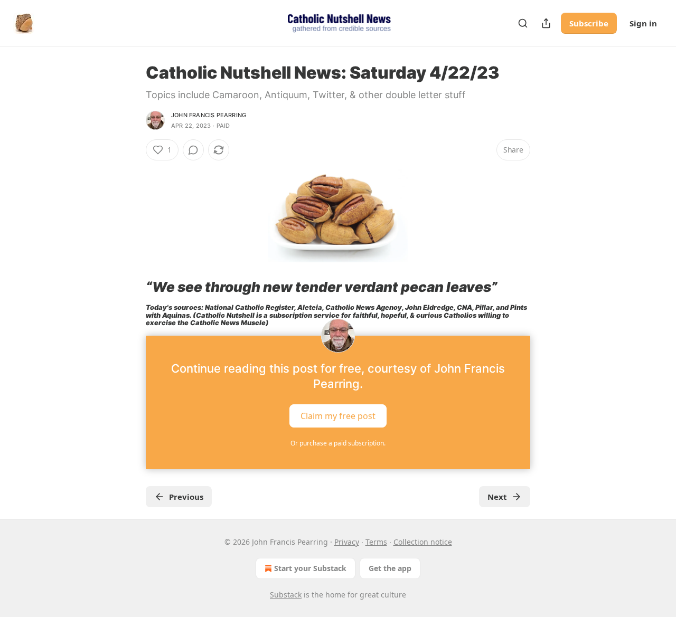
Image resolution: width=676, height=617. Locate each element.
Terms (376, 542)
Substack (286, 595)
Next (497, 496)
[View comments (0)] (193, 149)
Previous (186, 496)
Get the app (390, 568)
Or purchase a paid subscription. (338, 443)
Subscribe (588, 23)
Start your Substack (310, 568)
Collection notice (422, 542)
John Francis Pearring (208, 115)
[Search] (522, 23)
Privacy (346, 542)
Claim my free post (338, 416)
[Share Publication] (546, 23)
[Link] (131, 287)
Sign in (643, 23)
